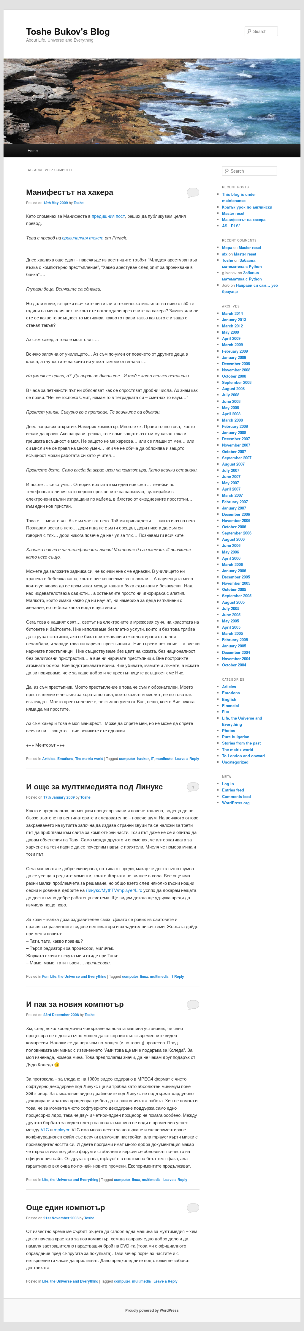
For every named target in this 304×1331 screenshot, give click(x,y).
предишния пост (108, 216)
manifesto (164, 758)
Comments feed (236, 796)
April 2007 (231, 489)
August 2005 (233, 602)
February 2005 (235, 639)
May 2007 (230, 482)
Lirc (138, 890)
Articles (49, 758)
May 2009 (230, 332)
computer (127, 758)
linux (144, 976)
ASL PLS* (231, 225)
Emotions (65, 758)
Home (33, 150)
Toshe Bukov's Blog (68, 31)
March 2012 (232, 326)
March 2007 (232, 495)
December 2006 (236, 514)
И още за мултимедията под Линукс (94, 786)
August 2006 (233, 539)
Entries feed (233, 790)
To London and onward (243, 755)
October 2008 (234, 376)
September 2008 (236, 382)
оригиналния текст (83, 237)
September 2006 (236, 533)
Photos (228, 730)
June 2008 (231, 401)
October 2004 (234, 665)
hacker (143, 758)
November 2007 (236, 445)
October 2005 (234, 589)
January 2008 (234, 432)
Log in (228, 783)
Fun (45, 976)
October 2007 (234, 451)
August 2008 (233, 388)
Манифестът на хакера (69, 191)
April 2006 (231, 558)
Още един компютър (65, 1206)
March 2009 (232, 344)
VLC (45, 1129)
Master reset (233, 213)
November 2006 (236, 520)
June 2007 (231, 476)
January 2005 (234, 646)
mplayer (126, 890)
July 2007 (230, 470)
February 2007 (235, 501)
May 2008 (230, 407)
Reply (177, 976)
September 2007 (236, 458)
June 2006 (231, 545)
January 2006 (234, 570)
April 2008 (231, 414)
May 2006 (230, 552)
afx (224, 254)
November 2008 (236, 370)
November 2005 (236, 583)
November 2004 (236, 658)
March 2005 (232, 633)
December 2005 (236, 577)
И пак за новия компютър (75, 1003)
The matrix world (89, 758)
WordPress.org (236, 802)
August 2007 (233, 464)
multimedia (159, 976)
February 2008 (235, 426)
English (229, 699)
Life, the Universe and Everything (78, 976)
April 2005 (231, 627)
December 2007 (236, 438)
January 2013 (234, 319)
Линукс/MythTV (101, 890)
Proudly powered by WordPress (152, 1310)
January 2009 (234, 357)
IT (152, 758)
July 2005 (230, 608)
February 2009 (235, 351)
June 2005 (231, 614)
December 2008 (236, 363)
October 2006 (234, 526)
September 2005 (236, 595)
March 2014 (232, 313)
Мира (227, 247)
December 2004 (236, 652)
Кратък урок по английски (247, 207)
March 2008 (232, 420)
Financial (230, 705)
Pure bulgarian (235, 736)
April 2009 (231, 338)
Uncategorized (235, 762)
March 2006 (232, 564)
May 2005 (230, 621)
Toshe (79, 202)
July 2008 (230, 395)
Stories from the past (241, 743)
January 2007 (234, 508)
